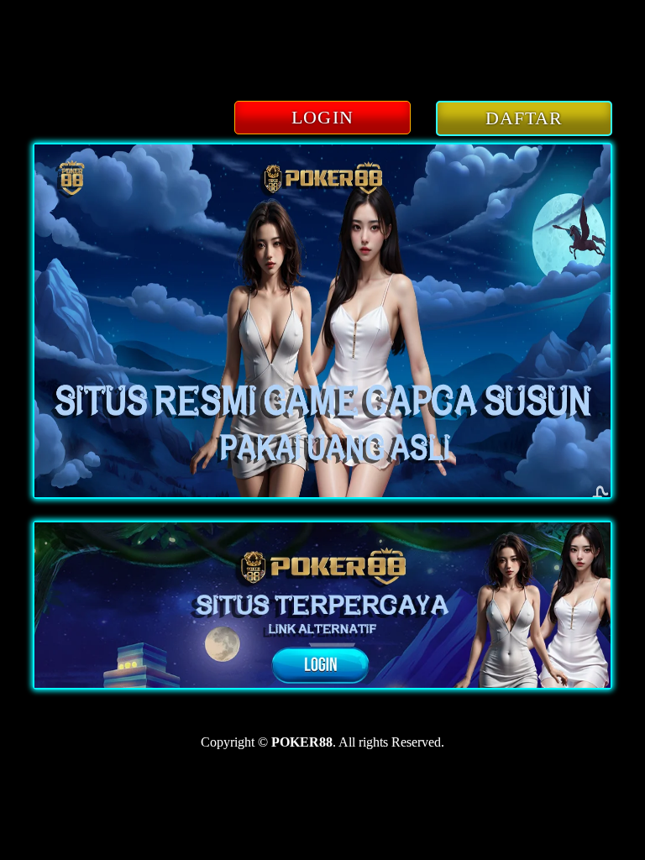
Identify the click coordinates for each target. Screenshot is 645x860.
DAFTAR (524, 118)
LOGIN (322, 117)
